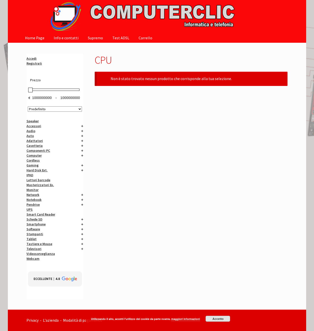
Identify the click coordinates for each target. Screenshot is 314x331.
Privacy (32, 320)
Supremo (95, 37)
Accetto (217, 319)
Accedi (31, 58)
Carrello (145, 37)
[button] (55, 279)
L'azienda (51, 320)
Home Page (34, 37)
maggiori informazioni (185, 319)
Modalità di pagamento (83, 320)
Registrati (34, 63)
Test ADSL (120, 37)
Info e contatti (66, 37)
